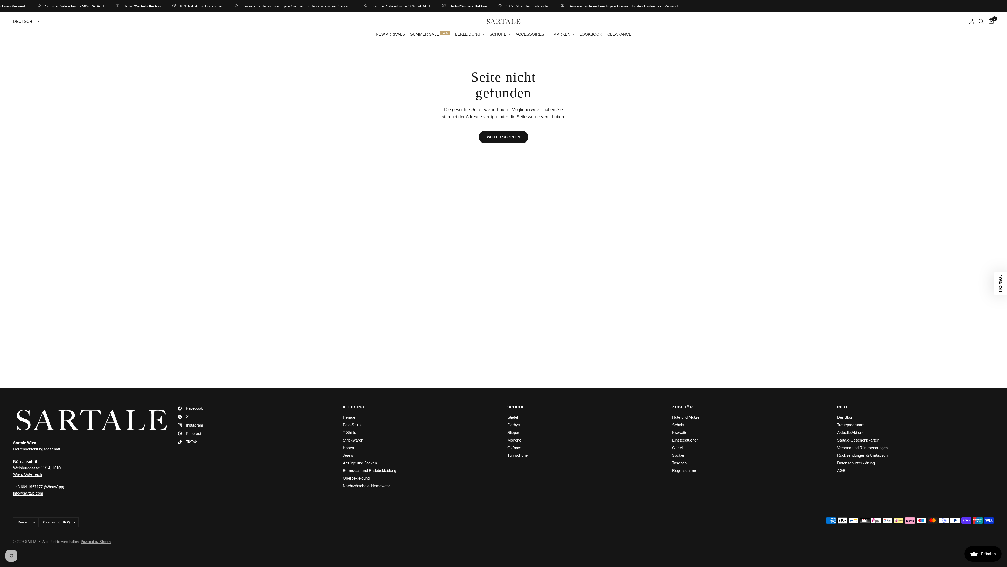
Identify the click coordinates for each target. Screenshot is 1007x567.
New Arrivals (390, 34)
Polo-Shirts (352, 425)
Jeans (348, 455)
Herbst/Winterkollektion (127, 6)
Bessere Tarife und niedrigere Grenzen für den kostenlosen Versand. (282, 6)
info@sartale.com (28, 493)
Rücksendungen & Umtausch (862, 455)
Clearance (619, 34)
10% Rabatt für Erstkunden (186, 6)
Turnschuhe (517, 455)
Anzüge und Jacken (360, 463)
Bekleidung (467, 34)
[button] (1000, 283)
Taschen (679, 463)
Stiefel (512, 417)
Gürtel (677, 447)
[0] (990, 21)
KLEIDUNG (354, 407)
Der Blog (844, 417)
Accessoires (530, 34)
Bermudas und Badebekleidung (369, 470)
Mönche (514, 440)
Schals (678, 425)
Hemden (350, 417)
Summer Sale (424, 34)
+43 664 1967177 (28, 487)
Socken (678, 455)
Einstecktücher (685, 440)
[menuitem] (390, 34)
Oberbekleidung (356, 478)
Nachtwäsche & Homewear (366, 486)
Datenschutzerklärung (856, 463)
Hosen (348, 447)
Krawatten (680, 432)
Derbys (513, 425)
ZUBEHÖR (682, 407)
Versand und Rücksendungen (862, 447)
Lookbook (591, 34)
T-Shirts (349, 432)
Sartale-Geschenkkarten (858, 440)
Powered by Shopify (96, 542)
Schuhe (498, 34)
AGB (841, 470)
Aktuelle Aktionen (851, 432)
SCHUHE (516, 407)
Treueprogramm (851, 425)
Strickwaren (353, 440)
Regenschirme (684, 470)
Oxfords (514, 447)
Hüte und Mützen (686, 417)
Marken (561, 34)
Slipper (513, 432)
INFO (842, 407)
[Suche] (981, 21)
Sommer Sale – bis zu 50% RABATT (59, 6)
